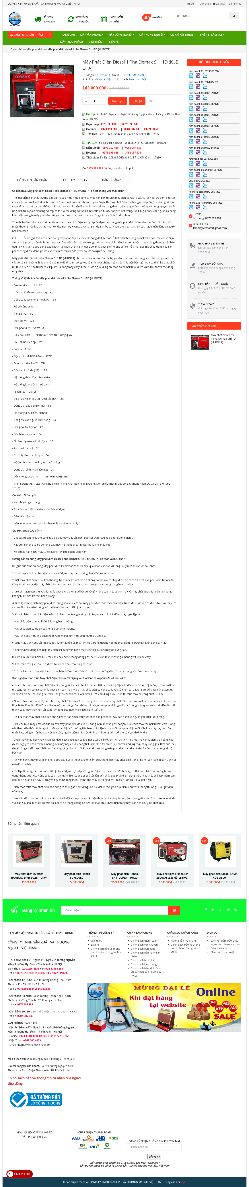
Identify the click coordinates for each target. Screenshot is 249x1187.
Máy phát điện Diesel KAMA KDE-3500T (220, 875)
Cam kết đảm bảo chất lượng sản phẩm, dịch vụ (225, 942)
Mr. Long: (198, 218)
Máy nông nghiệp (151, 34)
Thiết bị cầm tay (211, 34)
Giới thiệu (205, 3)
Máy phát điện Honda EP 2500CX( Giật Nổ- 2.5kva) (172, 875)
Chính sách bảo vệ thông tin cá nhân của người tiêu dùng (106, 952)
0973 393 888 (95, 168)
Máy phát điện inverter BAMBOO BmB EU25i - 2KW (29, 875)
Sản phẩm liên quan (23, 823)
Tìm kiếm (190, 3)
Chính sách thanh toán (144, 940)
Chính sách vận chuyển (144, 944)
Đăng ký (220, 3)
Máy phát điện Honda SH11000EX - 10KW (124, 875)
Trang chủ (67, 34)
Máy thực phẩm (71, 41)
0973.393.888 (213, 218)
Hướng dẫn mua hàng (184, 940)
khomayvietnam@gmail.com (210, 228)
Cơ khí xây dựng (182, 34)
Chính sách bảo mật (222, 952)
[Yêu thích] (151, 101)
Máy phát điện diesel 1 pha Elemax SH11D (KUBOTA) (223, 338)
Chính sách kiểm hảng (144, 964)
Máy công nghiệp (120, 34)
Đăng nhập (235, 3)
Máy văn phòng (91, 34)
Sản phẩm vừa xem (204, 326)
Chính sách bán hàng (143, 948)
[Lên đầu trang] (239, 1174)
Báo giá (137, 101)
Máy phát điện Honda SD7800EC (76, 875)
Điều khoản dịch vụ (222, 948)
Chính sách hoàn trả (142, 960)
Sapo (183, 1182)
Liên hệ (114, 41)
